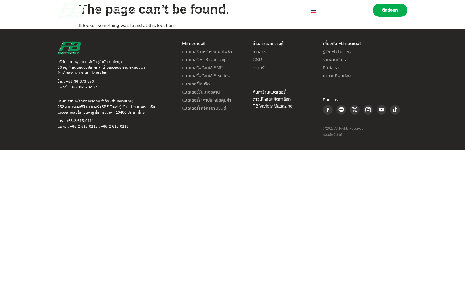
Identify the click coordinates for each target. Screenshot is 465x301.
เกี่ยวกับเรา (230, 10)
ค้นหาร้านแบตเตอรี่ (160, 10)
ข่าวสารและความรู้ (198, 10)
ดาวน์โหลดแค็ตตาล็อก (272, 99)
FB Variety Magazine (273, 106)
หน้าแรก (100, 10)
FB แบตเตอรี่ (125, 10)
